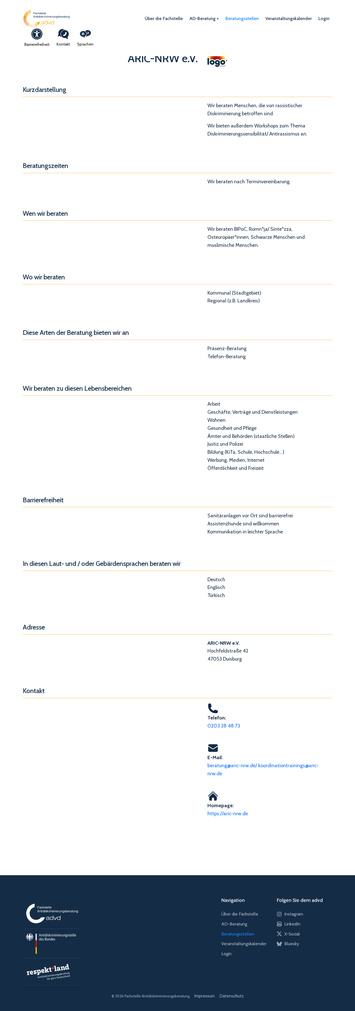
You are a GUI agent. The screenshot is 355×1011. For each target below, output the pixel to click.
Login (323, 18)
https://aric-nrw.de (227, 814)
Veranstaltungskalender (288, 18)
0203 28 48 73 (223, 726)
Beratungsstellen (242, 18)
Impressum (204, 996)
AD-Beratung (202, 18)
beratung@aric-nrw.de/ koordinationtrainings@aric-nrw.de (263, 769)
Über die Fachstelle (164, 18)
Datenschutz (231, 996)
